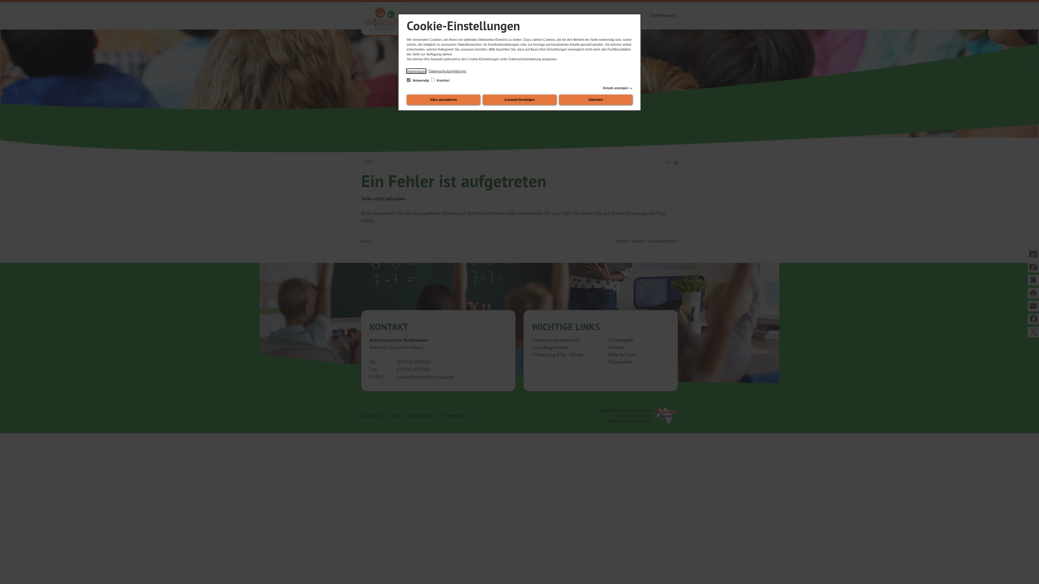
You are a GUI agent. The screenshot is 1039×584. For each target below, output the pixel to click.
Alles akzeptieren (443, 100)
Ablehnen (595, 100)
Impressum (416, 71)
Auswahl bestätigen (519, 100)
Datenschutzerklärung (447, 71)
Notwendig (421, 80)
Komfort (442, 80)
